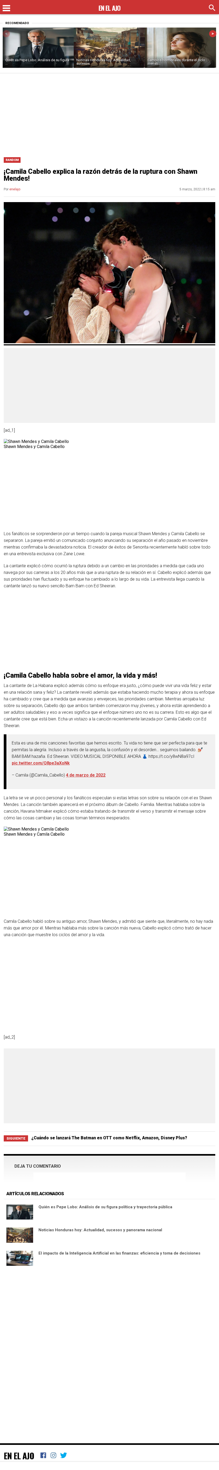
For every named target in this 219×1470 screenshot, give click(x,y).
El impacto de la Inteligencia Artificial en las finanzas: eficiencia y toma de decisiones (119, 1253)
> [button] (213, 33)
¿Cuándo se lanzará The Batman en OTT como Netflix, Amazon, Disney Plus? (109, 1137)
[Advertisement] (109, 113)
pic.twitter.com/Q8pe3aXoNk (41, 763)
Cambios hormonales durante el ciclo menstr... (176, 61)
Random (12, 160)
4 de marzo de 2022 (85, 775)
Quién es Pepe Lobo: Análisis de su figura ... (37, 61)
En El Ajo (19, 1455)
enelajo (14, 189)
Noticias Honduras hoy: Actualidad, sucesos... (103, 61)
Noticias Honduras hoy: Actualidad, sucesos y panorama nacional (100, 1230)
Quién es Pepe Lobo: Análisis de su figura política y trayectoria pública (105, 1207)
